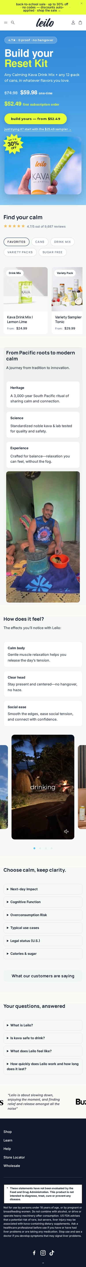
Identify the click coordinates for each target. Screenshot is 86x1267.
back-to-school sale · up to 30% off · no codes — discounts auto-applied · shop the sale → (42, 7)
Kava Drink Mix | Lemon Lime (20, 319)
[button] (6, 22)
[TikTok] (51, 1253)
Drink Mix (62, 242)
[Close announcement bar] (81, 3)
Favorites (16, 242)
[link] (26, 300)
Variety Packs (20, 252)
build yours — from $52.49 (35, 119)
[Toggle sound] (66, 831)
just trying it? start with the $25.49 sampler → (37, 129)
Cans (40, 242)
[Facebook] (34, 1253)
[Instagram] (43, 1253)
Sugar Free (53, 252)
